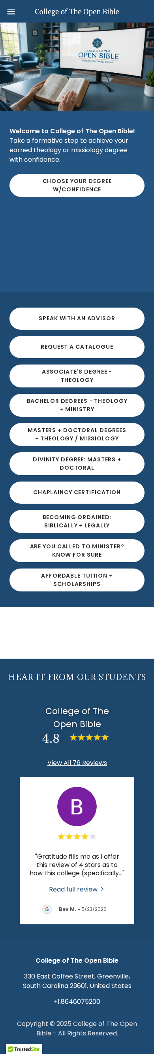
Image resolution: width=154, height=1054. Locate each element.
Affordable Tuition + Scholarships (77, 580)
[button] (14, 11)
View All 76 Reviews (77, 762)
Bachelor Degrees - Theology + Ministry (77, 405)
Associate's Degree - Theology (77, 376)
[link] (77, 11)
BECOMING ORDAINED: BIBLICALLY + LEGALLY (77, 521)
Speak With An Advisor (77, 318)
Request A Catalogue (77, 347)
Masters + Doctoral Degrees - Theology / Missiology (77, 434)
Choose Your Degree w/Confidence (77, 185)
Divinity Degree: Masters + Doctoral (77, 463)
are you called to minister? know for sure (77, 550)
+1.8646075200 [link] (77, 1001)
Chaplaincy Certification (77, 492)
